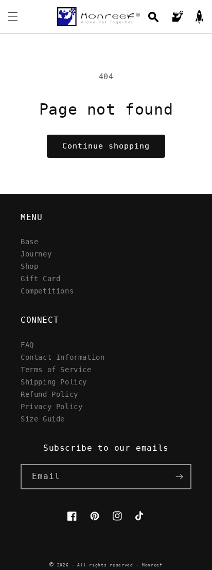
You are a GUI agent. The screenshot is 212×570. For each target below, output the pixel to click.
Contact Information (62, 357)
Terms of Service (56, 369)
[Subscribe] (179, 476)
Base (29, 241)
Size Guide (43, 418)
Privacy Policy (51, 406)
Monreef (152, 564)
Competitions (47, 291)
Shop (29, 266)
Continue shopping (106, 146)
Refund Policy (49, 394)
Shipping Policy (54, 381)
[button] (13, 16)
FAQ (27, 344)
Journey (36, 254)
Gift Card (40, 278)
